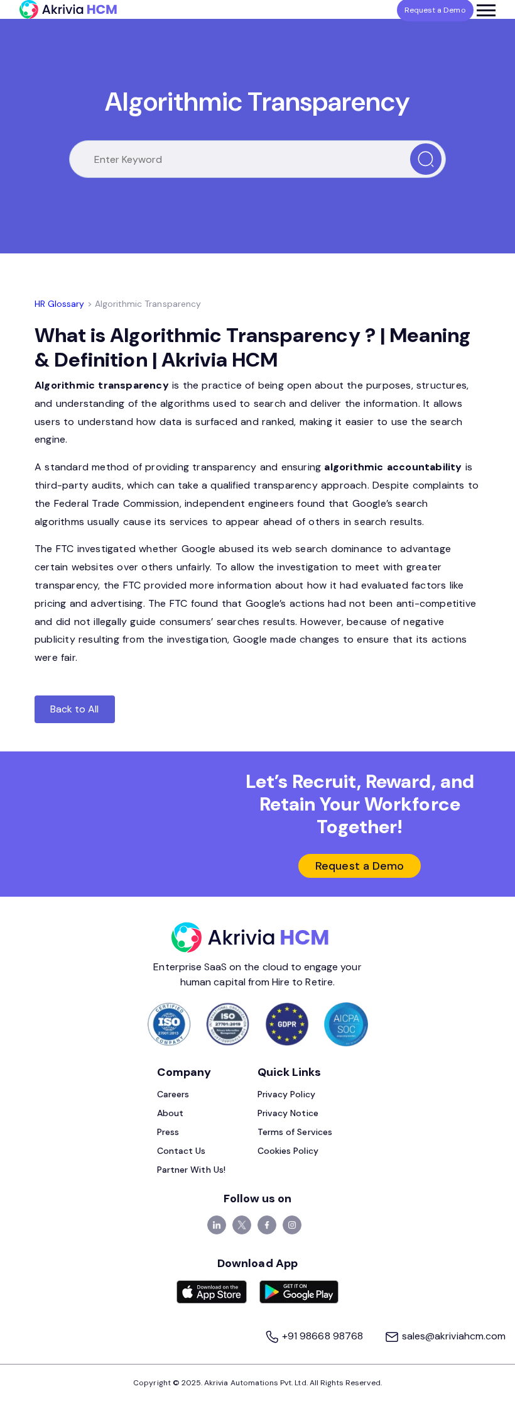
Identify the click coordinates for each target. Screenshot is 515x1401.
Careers (173, 1094)
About (170, 1113)
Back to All (74, 709)
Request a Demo (359, 865)
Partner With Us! (191, 1169)
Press (168, 1132)
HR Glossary (60, 303)
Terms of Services (295, 1132)
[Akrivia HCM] (68, 9)
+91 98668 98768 (322, 1336)
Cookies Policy (288, 1150)
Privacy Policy (286, 1094)
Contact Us (181, 1150)
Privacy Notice (288, 1113)
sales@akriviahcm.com (452, 1336)
